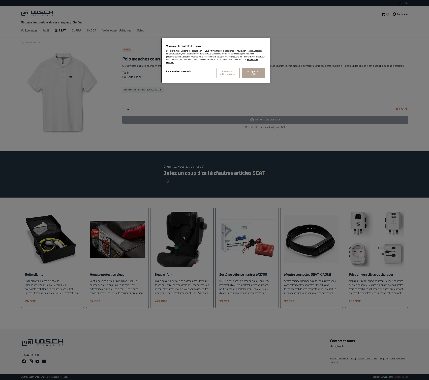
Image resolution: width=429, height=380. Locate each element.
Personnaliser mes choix (178, 71)
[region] (215, 60)
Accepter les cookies (253, 73)
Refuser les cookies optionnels (228, 73)
